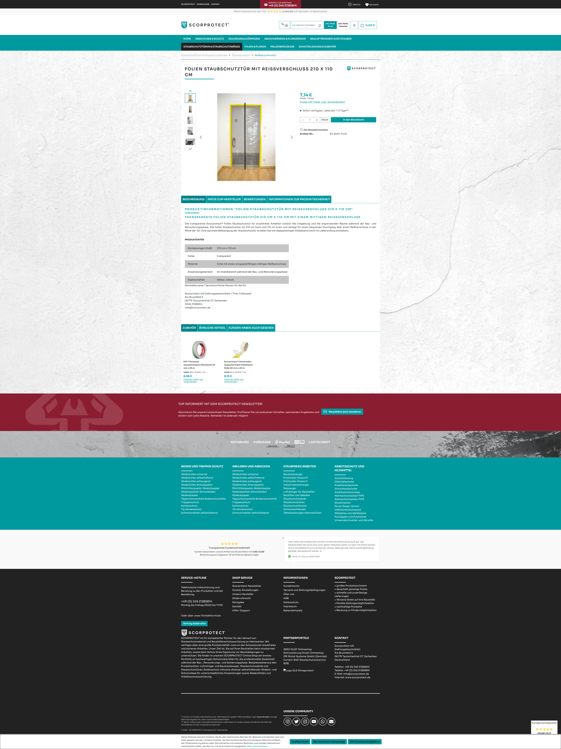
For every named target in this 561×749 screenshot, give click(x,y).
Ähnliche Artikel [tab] (212, 327)
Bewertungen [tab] (255, 199)
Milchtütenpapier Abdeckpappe (200, 488)
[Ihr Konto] (354, 25)
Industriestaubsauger (296, 484)
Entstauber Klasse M (295, 477)
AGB (286, 598)
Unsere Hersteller (243, 594)
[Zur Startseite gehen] (205, 25)
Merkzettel (373, 5)
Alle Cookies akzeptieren (365, 741)
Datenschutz (290, 602)
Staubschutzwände (294, 498)
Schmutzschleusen (294, 509)
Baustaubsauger (293, 474)
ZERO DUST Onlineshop (297, 649)
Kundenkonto (291, 585)
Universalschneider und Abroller (354, 520)
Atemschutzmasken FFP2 (349, 495)
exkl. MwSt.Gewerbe (343, 24)
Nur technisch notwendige (329, 741)
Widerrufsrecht (241, 598)
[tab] (193, 199)
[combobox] (307, 25)
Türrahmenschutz (191, 509)
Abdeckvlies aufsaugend (195, 481)
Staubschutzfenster (295, 505)
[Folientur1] (246, 137)
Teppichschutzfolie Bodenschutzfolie (203, 498)
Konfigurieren (300, 741)
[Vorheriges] (201, 137)
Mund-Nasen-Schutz (347, 506)
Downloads (203, 4)
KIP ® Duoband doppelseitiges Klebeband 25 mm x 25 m (199, 364)
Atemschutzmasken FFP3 (349, 499)
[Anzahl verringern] (303, 120)
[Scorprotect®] (361, 73)
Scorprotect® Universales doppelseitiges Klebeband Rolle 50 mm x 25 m (238, 364)
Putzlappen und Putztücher (351, 516)
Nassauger (289, 488)
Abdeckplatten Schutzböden (198, 491)
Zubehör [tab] (189, 327)
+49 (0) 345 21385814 (282, 5)
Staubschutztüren (294, 502)
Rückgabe (238, 602)
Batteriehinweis (292, 610)
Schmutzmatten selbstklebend (199, 512)
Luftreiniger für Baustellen (299, 491)
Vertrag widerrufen (194, 623)
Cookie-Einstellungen (245, 590)
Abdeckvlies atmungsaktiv (197, 484)
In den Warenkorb (353, 119)
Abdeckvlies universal (194, 474)
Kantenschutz (189, 505)
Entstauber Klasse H (295, 481)
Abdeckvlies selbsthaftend (197, 477)
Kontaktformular (211, 615)
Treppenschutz (190, 502)
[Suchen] (319, 25)
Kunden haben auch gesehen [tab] (251, 327)
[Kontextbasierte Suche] (284, 24)
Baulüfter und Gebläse (296, 495)
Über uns (288, 594)
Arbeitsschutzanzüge (347, 492)
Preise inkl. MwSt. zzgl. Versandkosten (322, 102)
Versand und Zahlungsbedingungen (304, 590)
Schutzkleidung (344, 478)
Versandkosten (263, 717)
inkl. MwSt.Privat (330, 24)
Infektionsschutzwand (348, 509)
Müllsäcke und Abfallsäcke (350, 513)
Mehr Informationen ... (258, 746)
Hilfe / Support (241, 610)
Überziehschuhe (344, 481)
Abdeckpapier (189, 495)
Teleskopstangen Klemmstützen (302, 512)
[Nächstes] (292, 137)
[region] (239, 137)
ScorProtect (188, 4)
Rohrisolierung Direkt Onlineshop (303, 652)
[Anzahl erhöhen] (317, 120)
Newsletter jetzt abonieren (344, 411)
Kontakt (215, 4)
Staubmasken (343, 502)
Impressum (290, 606)
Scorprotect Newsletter (246, 585)
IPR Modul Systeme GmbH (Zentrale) (305, 656)
